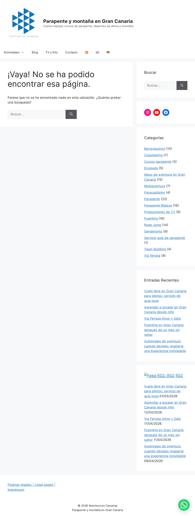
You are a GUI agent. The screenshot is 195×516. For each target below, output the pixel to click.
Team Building (155, 249)
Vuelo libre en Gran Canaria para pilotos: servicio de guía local (165, 296)
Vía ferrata (152, 256)
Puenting (151, 218)
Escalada (151, 168)
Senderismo (153, 231)
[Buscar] (71, 114)
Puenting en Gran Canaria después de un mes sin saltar (164, 330)
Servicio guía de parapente (164, 238)
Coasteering (153, 155)
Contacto (71, 52)
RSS (179, 375)
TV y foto (52, 52)
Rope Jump (152, 225)
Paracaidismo (154, 192)
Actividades (11, 52)
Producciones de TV (159, 212)
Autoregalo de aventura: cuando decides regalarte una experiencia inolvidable (165, 346)
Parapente (152, 199)
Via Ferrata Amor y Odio (162, 318)
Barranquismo (154, 149)
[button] (184, 505)
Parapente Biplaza (158, 205)
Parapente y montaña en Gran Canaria (88, 21)
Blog (35, 52)
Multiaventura (154, 186)
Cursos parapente (157, 162)
